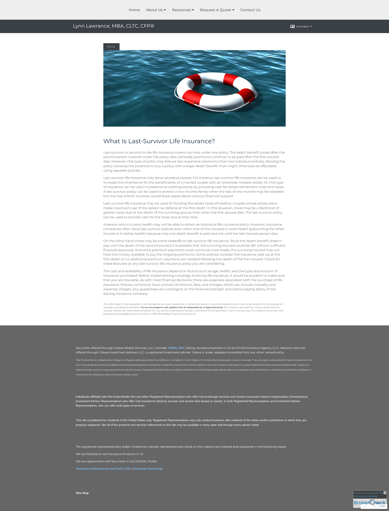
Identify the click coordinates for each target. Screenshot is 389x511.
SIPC (181, 348)
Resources (181, 10)
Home (134, 10)
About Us (154, 10)
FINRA (172, 348)
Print (111, 46)
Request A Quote (215, 10)
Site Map (82, 493)
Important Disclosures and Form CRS (103, 468)
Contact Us (250, 10)
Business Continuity (148, 468)
